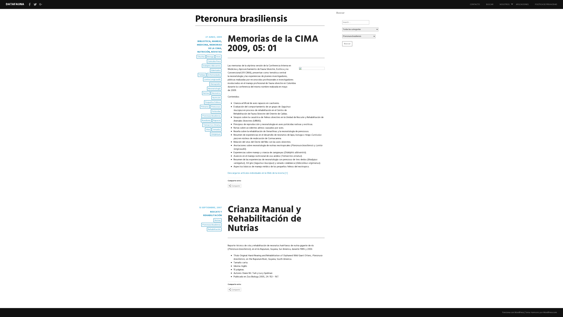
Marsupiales (215, 84)
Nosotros (505, 4)
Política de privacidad (546, 4)
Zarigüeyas (216, 134)
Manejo (216, 41)
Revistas (216, 52)
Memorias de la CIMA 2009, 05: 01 (273, 44)
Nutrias (206, 93)
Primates (205, 107)
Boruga (210, 57)
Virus (208, 129)
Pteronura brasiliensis (211, 116)
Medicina (202, 45)
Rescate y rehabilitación (212, 213)
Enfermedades (214, 75)
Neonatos (216, 93)
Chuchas (201, 57)
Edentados (216, 70)
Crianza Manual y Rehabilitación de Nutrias (264, 219)
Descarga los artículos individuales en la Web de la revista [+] (258, 173)
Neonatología (214, 88)
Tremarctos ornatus (212, 125)
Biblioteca (204, 41)
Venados (217, 129)
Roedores (206, 120)
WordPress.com (550, 312)
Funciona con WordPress (513, 312)
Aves (218, 57)
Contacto (475, 4)
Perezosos (216, 107)
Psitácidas (216, 111)
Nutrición (203, 52)
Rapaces (217, 120)
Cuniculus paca (214, 61)
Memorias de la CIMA (215, 46)
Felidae (202, 75)
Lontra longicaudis (212, 79)
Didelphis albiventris (212, 66)
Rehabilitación (214, 229)
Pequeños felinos (213, 102)
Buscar (489, 4)
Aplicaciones (522, 4)
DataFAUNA (15, 4)
